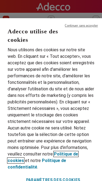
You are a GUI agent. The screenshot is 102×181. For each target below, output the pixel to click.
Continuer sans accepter (81, 26)
